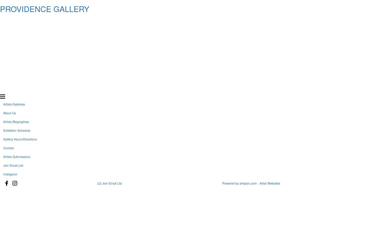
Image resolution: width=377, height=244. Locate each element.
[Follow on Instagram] (14, 183)
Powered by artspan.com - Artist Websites (251, 183)
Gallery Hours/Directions (20, 54)
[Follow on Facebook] (6, 183)
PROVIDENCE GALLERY (44, 8)
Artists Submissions (16, 72)
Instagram (10, 89)
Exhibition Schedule (16, 46)
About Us (9, 28)
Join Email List (13, 80)
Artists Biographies (16, 37)
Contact (8, 63)
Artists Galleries (14, 19)
